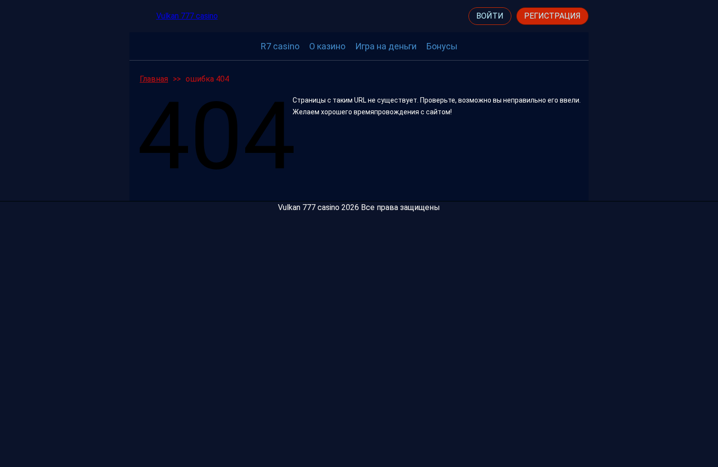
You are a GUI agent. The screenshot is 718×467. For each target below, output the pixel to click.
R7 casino (280, 46)
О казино (327, 46)
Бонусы (442, 46)
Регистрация (552, 16)
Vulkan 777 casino (187, 16)
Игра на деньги (386, 46)
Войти (490, 16)
